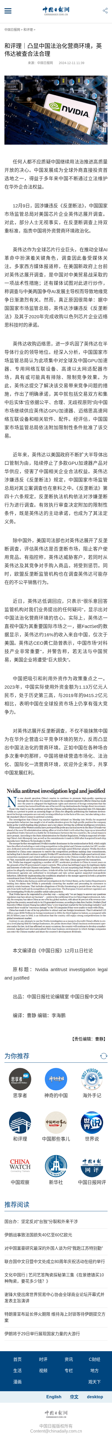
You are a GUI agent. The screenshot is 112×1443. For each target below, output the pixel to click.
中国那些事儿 (56, 1139)
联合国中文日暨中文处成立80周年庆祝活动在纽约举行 (54, 1261)
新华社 (56, 1182)
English (53, 1397)
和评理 (28, 30)
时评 (43, 1359)
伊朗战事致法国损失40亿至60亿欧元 (38, 1235)
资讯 (69, 1359)
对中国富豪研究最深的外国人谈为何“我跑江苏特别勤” (53, 1248)
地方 (94, 1370)
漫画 (17, 1382)
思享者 (20, 1095)
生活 (17, 1370)
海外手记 (92, 1095)
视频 (43, 1370)
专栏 (69, 1370)
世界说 (92, 1139)
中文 (74, 1397)
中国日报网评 (92, 1182)
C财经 (94, 1359)
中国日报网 (12, 30)
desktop (95, 1397)
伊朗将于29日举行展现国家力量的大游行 (42, 1334)
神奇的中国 (56, 1095)
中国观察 (20, 1182)
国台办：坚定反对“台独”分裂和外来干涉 (41, 1221)
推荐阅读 (16, 1204)
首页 (17, 1359)
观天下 (94, 1382)
